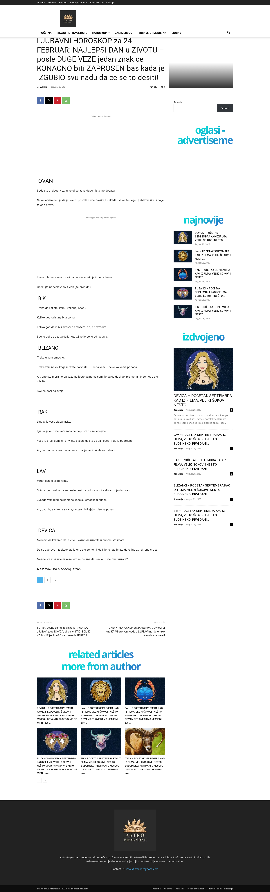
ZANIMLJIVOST (124, 33)
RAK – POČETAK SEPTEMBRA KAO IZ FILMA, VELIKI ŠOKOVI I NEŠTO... (213, 273)
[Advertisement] (101, 144)
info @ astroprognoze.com (142, 869)
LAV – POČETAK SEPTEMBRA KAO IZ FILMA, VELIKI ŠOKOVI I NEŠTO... (213, 255)
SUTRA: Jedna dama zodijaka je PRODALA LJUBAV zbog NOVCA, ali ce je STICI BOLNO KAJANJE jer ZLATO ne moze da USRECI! (64, 631)
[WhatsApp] (66, 100)
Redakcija (178, 409)
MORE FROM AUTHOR (101, 667)
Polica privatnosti (78, 2)
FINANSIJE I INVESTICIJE (72, 33)
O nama (52, 2)
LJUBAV (176, 33)
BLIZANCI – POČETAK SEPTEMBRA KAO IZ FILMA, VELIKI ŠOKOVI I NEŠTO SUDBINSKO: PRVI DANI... (202, 490)
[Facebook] (40, 100)
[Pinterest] (57, 100)
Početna (41, 2)
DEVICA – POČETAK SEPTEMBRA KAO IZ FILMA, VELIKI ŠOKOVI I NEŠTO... (211, 236)
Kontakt (63, 2)
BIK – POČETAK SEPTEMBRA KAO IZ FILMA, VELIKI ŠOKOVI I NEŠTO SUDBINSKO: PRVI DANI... (199, 515)
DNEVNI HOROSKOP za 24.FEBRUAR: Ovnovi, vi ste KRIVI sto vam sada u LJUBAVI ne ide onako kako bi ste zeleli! (135, 631)
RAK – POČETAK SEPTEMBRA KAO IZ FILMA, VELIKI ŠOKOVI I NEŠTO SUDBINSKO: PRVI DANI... (200, 464)
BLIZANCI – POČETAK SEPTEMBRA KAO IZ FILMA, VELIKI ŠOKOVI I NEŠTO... (211, 292)
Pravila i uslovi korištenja (102, 2)
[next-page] (45, 780)
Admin (43, 86)
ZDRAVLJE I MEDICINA (152, 33)
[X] (49, 100)
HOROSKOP (99, 33)
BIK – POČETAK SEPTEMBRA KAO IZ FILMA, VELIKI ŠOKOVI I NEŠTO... (213, 311)
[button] (228, 33)
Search (178, 102)
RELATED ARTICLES (101, 655)
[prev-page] (39, 780)
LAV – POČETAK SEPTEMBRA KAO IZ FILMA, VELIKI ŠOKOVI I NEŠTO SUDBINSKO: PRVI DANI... (200, 439)
